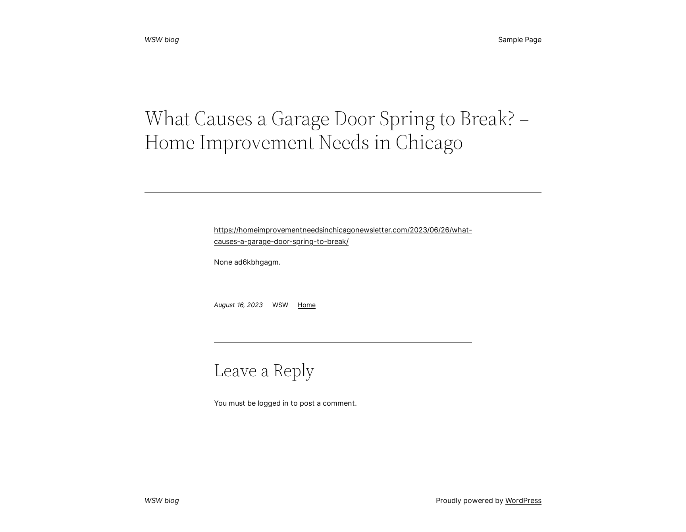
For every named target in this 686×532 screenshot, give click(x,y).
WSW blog (162, 39)
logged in (273, 403)
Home (307, 305)
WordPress (523, 500)
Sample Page (519, 39)
